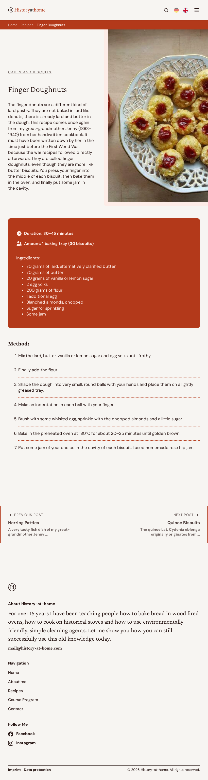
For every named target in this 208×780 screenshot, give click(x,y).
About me (17, 681)
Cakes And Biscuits (29, 72)
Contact (15, 708)
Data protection (37, 770)
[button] (166, 10)
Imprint (14, 770)
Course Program (23, 699)
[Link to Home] (12, 588)
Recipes (27, 24)
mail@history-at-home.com (35, 648)
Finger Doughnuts (51, 24)
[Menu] (196, 10)
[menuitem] (176, 10)
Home (13, 24)
